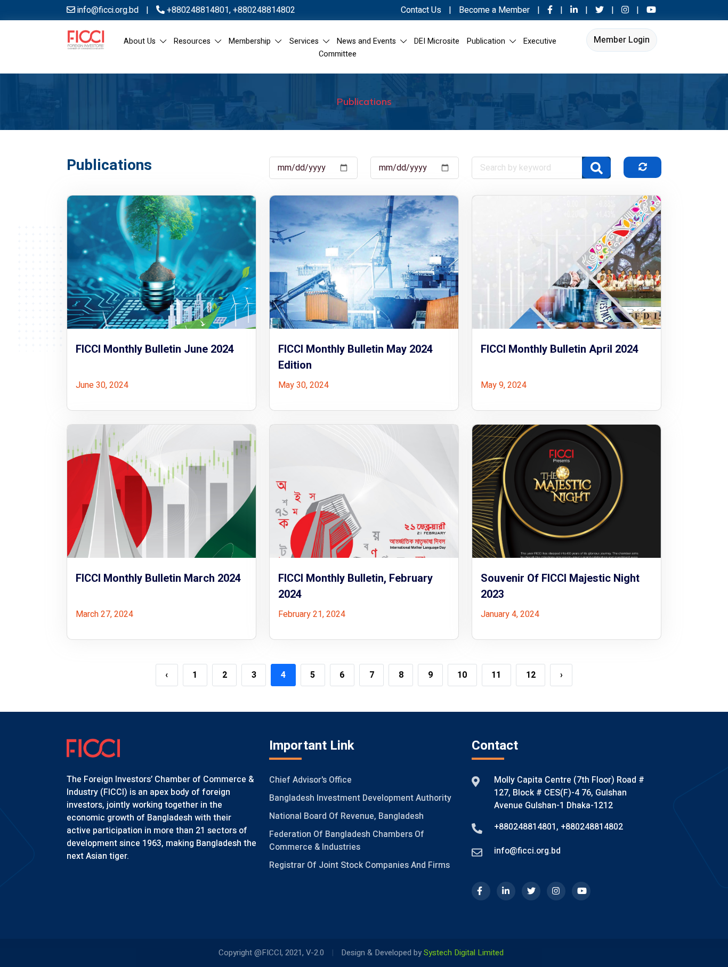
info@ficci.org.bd (527, 850)
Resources (194, 41)
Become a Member (495, 10)
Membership (252, 41)
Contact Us (421, 10)
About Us (142, 41)
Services (306, 41)
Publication (488, 41)
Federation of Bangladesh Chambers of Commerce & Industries (346, 841)
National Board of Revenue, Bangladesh (346, 816)
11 (496, 675)
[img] (642, 166)
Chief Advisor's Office (310, 780)
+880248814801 (198, 10)
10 (462, 675)
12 (531, 675)
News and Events (368, 41)
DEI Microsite (436, 41)
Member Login (622, 40)
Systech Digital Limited (464, 952)
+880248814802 (263, 10)
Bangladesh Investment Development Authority (360, 798)
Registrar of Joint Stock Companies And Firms (359, 865)
